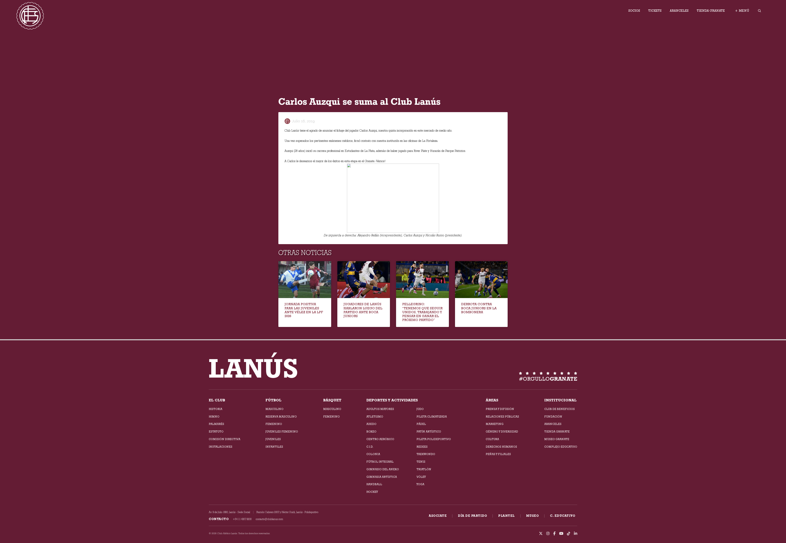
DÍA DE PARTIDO (472, 516)
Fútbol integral (380, 461)
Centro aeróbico (380, 439)
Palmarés (216, 424)
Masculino (274, 409)
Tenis (421, 461)
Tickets (655, 11)
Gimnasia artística (381, 476)
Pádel (421, 424)
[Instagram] (548, 533)
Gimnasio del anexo (382, 469)
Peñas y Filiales (498, 454)
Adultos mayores (380, 409)
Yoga (420, 484)
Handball (374, 484)
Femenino (273, 424)
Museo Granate (556, 439)
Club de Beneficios (559, 409)
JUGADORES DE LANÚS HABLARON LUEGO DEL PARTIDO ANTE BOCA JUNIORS (362, 310)
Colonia (373, 454)
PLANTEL (506, 516)
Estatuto (216, 431)
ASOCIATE (438, 516)
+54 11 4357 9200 (242, 519)
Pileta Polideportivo (434, 439)
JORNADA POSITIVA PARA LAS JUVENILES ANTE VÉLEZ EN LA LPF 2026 (304, 310)
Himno (214, 416)
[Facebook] (554, 533)
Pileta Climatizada (432, 416)
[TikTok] (568, 533)
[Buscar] (759, 10)
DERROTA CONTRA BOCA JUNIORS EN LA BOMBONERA (479, 308)
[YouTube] (561, 533)
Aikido (371, 424)
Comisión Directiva (224, 439)
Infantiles (274, 446)
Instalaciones (220, 446)
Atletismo (374, 416)
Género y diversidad (502, 431)
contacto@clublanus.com (269, 519)
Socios (634, 11)
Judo (420, 409)
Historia (215, 409)
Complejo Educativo (560, 446)
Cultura (492, 439)
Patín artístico (429, 431)
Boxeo (371, 431)
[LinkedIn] (575, 533)
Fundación (553, 416)
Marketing (495, 424)
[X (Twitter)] (541, 533)
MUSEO (532, 516)
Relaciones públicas (502, 416)
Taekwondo (426, 454)
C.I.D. (369, 446)
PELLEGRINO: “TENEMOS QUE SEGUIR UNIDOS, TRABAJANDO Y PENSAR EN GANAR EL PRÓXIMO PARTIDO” (422, 312)
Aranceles (679, 11)
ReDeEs (422, 446)
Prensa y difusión (500, 409)
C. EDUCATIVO (562, 516)
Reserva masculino (281, 416)
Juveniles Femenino (281, 431)
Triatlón (424, 469)
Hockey (372, 491)
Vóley (421, 476)
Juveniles (273, 439)
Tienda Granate (711, 11)
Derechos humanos (501, 446)
